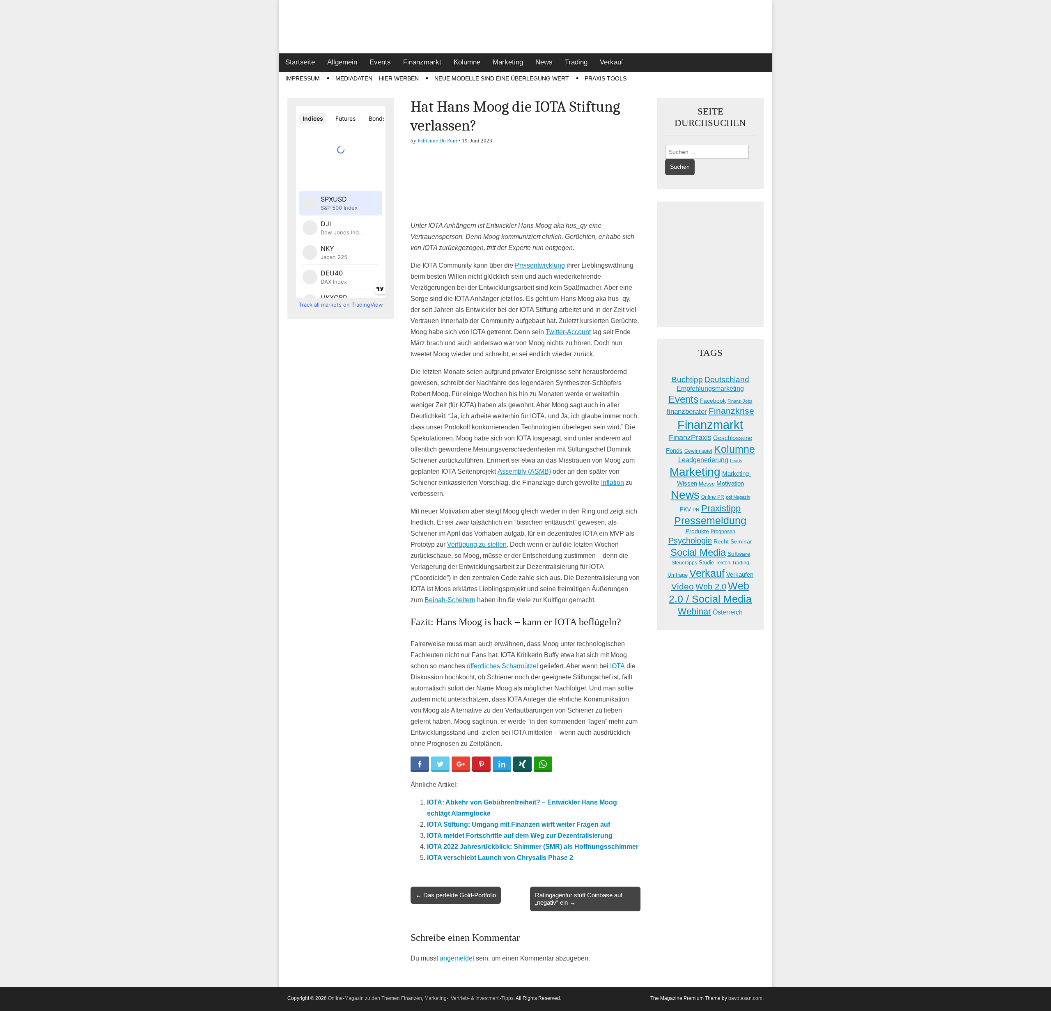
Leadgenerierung (703, 459)
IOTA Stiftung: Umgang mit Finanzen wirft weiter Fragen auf (518, 824)
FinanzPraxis (690, 437)
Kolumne (467, 62)
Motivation (730, 483)
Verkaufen (739, 574)
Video (682, 586)
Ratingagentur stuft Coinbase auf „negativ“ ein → (578, 899)
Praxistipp (721, 508)
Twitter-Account (568, 331)
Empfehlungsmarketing (710, 388)
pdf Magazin (738, 497)
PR (696, 510)
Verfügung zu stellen (477, 544)
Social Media (698, 552)
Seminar (741, 542)
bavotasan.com (745, 998)
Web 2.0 (710, 586)
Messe (707, 484)
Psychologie (690, 540)
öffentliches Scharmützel (502, 666)
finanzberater (687, 411)
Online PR (712, 497)
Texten (723, 562)
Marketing (508, 62)
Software (738, 553)
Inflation (612, 482)
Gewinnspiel (698, 451)
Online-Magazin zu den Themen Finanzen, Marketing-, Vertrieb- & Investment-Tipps (421, 998)
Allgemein (342, 62)
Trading (576, 62)
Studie (706, 562)
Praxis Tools (605, 78)
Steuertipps (684, 563)
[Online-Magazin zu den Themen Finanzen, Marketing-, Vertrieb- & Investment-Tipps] (525, 26)
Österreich (728, 612)
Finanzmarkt (422, 62)
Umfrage (678, 575)
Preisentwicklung (540, 265)
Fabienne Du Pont (437, 141)
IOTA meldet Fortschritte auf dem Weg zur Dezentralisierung (520, 835)
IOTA (617, 666)
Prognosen (723, 531)
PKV (685, 510)
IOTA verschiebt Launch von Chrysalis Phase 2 (500, 857)
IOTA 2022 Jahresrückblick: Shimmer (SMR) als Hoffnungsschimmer (532, 846)
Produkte (697, 531)
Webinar (694, 611)
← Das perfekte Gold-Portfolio (455, 895)
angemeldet (457, 958)
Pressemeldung (710, 520)
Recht (721, 541)
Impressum (302, 78)
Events (380, 62)
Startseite (300, 62)
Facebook (713, 400)
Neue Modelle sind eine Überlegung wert (501, 78)
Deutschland (726, 379)
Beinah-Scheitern (450, 599)
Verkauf (611, 62)
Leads (736, 460)
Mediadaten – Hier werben (377, 78)
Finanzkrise (731, 411)
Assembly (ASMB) (524, 471)
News (544, 62)
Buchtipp (687, 379)
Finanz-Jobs (740, 401)
